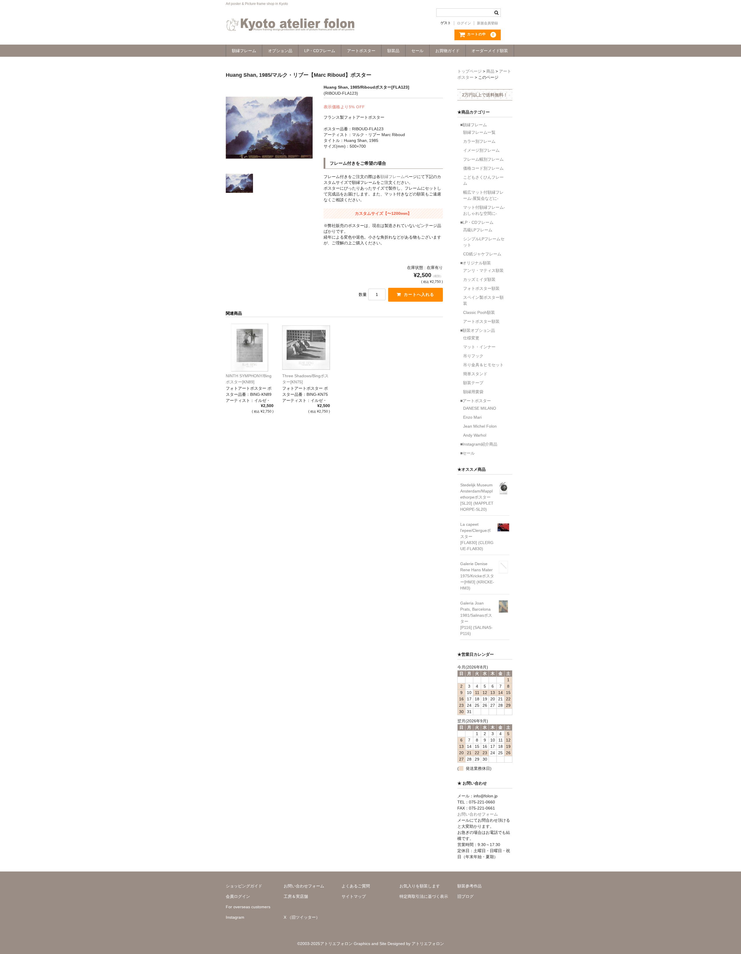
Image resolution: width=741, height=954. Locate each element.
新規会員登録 (487, 23)
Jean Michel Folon (480, 426)
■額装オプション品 (477, 330)
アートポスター (361, 50)
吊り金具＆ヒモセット (483, 364)
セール (417, 50)
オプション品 (280, 50)
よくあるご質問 (356, 886)
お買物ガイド (447, 50)
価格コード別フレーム (483, 168)
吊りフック (473, 356)
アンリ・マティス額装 (483, 270)
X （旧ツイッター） (302, 917)
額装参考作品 (469, 886)
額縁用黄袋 (473, 391)
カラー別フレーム (479, 141)
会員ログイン (238, 896)
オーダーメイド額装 (490, 50)
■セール (467, 453)
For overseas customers (248, 906)
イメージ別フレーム (481, 150)
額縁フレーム (244, 50)
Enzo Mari (472, 417)
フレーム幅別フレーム (483, 159)
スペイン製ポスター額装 (483, 300)
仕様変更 (471, 338)
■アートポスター (475, 400)
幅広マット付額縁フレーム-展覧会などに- (483, 195)
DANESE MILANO (479, 408)
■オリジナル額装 (475, 263)
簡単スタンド (475, 373)
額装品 (393, 50)
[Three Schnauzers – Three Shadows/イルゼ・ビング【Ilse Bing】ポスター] (306, 347)
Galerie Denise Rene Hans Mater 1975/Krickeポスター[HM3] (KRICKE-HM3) (477, 575)
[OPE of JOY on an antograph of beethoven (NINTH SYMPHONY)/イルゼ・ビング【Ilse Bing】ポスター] (250, 347)
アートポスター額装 (481, 321)
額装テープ (473, 382)
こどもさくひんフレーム (483, 180)
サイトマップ (354, 896)
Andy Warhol (474, 435)
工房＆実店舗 (296, 896)
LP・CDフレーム (319, 50)
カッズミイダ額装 (479, 279)
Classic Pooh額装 (479, 312)
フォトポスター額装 (481, 288)
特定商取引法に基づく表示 (423, 896)
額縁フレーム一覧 (479, 132)
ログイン (464, 23)
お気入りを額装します (419, 886)
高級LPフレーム (477, 230)
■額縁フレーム (473, 124)
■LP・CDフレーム (477, 222)
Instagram (235, 917)
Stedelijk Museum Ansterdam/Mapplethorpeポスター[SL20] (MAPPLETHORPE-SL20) (477, 497)
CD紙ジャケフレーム (482, 254)
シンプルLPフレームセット (484, 242)
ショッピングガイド (244, 886)
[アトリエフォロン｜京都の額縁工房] (290, 25)
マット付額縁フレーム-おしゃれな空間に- (484, 210)
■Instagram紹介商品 (478, 444)
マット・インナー (479, 347)
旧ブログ (465, 896)
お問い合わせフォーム (477, 814)
